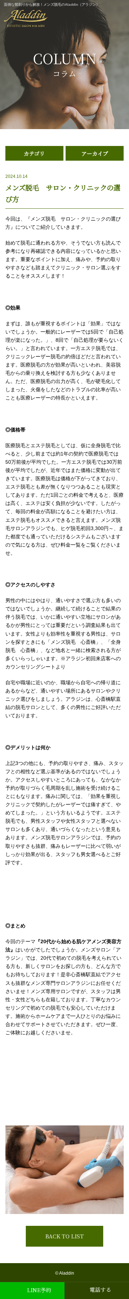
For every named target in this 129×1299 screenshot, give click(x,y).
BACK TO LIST (64, 1236)
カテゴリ (34, 153)
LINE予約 (39, 1290)
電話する (100, 1289)
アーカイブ (94, 153)
